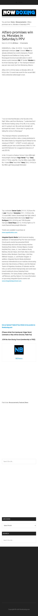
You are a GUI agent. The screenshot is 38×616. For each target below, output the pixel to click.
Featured (21, 402)
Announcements (14, 402)
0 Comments (24, 43)
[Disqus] (19, 434)
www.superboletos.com (9, 232)
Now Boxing (19, 13)
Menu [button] (20, 2)
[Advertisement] (19, 98)
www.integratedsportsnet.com (11, 281)
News (26, 402)
